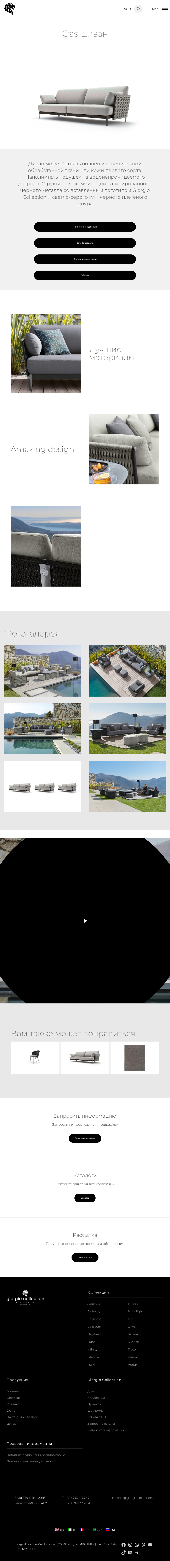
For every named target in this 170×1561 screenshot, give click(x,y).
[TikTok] (123, 1552)
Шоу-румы (95, 1410)
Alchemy (93, 1311)
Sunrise (133, 1342)
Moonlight (135, 1311)
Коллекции (96, 1398)
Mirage (133, 1304)
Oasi (131, 1319)
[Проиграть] (85, 920)
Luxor (91, 1365)
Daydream (95, 1334)
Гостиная (13, 1391)
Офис (11, 1410)
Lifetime (93, 1357)
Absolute (93, 1304)
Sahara (133, 1334)
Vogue (132, 1365)
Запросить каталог (101, 1423)
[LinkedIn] (130, 1552)
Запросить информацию (106, 1430)
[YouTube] (150, 1544)
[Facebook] (123, 1544)
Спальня (13, 1404)
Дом (90, 1391)
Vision (132, 1357)
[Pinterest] (143, 1544)
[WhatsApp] (136, 1544)
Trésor (132, 1349)
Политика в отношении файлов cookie (36, 1455)
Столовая (14, 1398)
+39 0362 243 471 (78, 1498)
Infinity (92, 1349)
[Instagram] (130, 1544)
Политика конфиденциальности (31, 1461)
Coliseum (94, 1327)
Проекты (94, 1404)
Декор (11, 1423)
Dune (91, 1342)
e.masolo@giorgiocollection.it (132, 1498)
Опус (132, 1327)
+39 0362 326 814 (77, 1503)
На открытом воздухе (23, 1417)
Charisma (94, 1319)
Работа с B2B (97, 1417)
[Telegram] (136, 1552)
